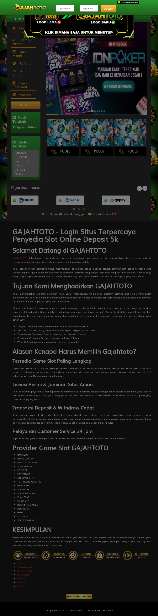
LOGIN (108, 8)
